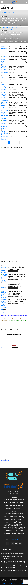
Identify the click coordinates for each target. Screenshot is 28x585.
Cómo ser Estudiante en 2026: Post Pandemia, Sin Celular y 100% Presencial (17, 68)
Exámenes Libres (23, 315)
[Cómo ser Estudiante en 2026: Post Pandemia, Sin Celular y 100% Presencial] (4, 70)
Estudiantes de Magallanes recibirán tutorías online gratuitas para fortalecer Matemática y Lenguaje (18, 58)
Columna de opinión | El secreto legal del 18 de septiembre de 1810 (17, 276)
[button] (26, 2)
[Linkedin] (16, 543)
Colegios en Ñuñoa (5, 314)
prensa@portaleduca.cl (17, 539)
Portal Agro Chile (21, 579)
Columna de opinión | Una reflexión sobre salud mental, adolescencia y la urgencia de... (17, 267)
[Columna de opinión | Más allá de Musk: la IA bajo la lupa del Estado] (4, 306)
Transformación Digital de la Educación (17, 320)
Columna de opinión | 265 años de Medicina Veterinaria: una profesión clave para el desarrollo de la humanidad (14, 562)
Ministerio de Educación (16, 317)
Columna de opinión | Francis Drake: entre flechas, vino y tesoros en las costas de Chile (14, 566)
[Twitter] (20, 543)
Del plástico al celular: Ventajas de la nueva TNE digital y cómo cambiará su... (18, 48)
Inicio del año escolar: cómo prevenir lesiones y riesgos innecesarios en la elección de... (17, 94)
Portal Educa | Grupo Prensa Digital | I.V (18, 70)
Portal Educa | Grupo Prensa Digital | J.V (10, 25)
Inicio (2, 5)
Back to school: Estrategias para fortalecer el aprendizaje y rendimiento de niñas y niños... (17, 84)
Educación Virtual (14, 315)
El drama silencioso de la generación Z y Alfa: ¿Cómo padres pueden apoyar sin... (18, 132)
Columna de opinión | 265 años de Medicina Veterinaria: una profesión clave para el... (17, 284)
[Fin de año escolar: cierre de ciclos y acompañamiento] (4, 105)
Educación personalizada (17, 314)
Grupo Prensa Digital (7, 583)
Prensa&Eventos (5, 580)
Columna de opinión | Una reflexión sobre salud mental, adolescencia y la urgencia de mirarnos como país (13, 553)
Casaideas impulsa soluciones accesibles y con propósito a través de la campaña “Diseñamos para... (18, 122)
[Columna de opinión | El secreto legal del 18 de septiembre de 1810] (4, 277)
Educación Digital (5, 315)
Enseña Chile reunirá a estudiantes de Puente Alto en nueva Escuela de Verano (18, 112)
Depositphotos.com (5, 460)
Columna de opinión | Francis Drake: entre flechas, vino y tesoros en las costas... (16, 293)
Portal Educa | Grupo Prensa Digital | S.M (17, 62)
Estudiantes (3, 16)
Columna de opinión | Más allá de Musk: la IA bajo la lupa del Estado (14, 571)
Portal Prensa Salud (13, 579)
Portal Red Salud (13, 580)
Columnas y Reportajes (12, 271)
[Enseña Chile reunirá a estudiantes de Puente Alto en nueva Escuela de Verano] (4, 114)
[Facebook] (7, 543)
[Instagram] (12, 543)
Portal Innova (4, 579)
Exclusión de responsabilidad (19, 583)
